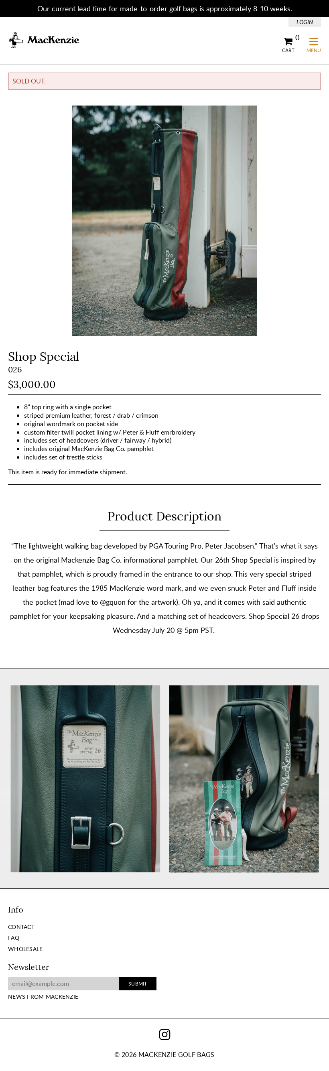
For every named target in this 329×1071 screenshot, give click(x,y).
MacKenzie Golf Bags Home (44, 40)
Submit (137, 983)
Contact (21, 927)
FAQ (13, 937)
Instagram (165, 1034)
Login (305, 22)
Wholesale (25, 949)
